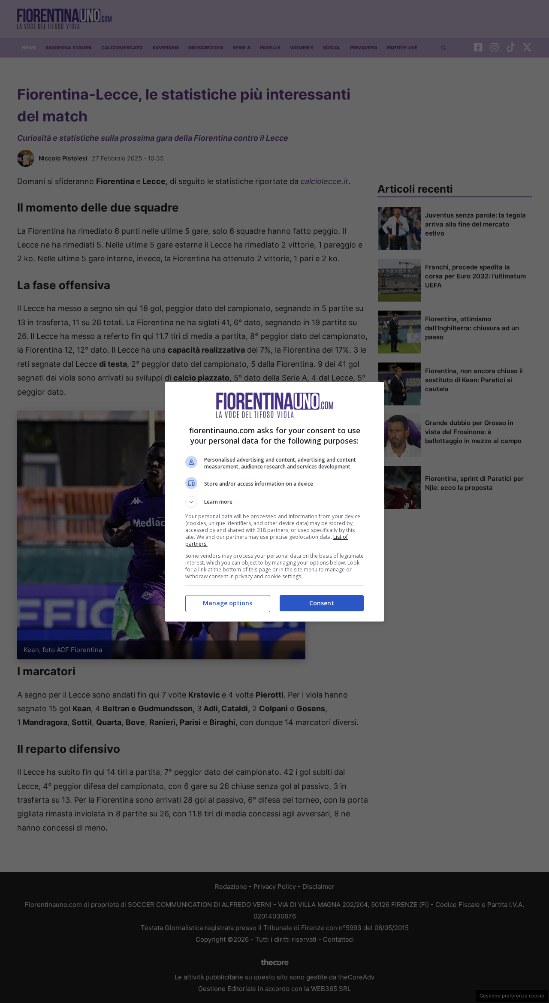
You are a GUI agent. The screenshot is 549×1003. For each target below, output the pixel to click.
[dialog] (274, 502)
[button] (274, 502)
